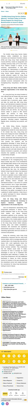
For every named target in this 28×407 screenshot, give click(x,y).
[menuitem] (14, 284)
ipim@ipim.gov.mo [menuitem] (9, 287)
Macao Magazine (7, 380)
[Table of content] (2, 8)
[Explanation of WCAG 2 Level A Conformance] (25, 399)
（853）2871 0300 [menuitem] (8, 285)
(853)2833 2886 (7, 373)
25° (23, 3)
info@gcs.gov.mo (8, 371)
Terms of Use (20, 386)
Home (2, 11)
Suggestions (20, 377)
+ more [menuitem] (24, 291)
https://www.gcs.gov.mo (9, 369)
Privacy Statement (21, 383)
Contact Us (19, 380)
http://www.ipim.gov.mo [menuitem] (10, 289)
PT (23, 13)
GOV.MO (5, 377)
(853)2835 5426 (18, 373)
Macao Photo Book (8, 386)
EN (26, 13)
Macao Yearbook (7, 383)
